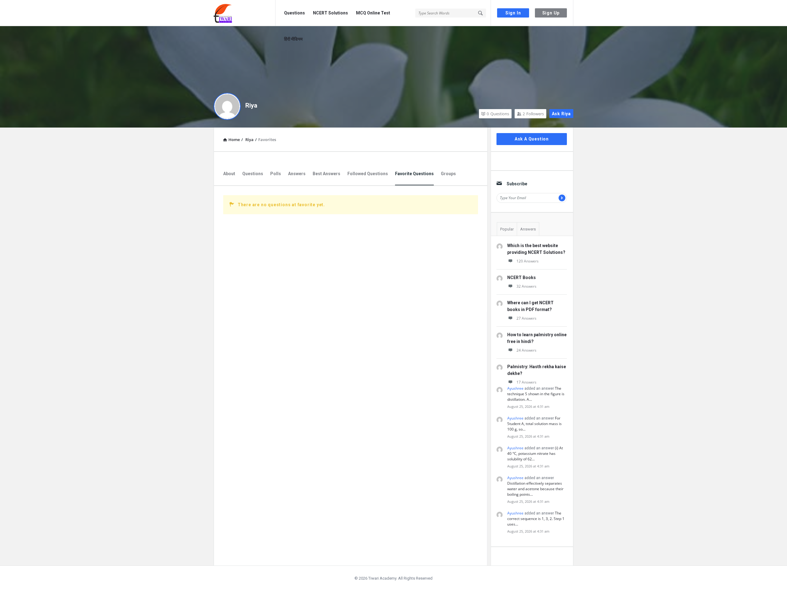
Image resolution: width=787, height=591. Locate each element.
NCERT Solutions (330, 12)
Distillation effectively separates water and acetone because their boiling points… (535, 489)
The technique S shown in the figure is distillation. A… (535, 394)
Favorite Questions (414, 173)
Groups (448, 173)
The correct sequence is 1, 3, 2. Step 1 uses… (535, 518)
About (229, 173)
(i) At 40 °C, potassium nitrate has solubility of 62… (535, 453)
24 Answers (526, 350)
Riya (251, 105)
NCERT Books (521, 277)
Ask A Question (532, 138)
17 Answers (526, 382)
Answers (297, 173)
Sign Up (551, 12)
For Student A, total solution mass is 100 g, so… (534, 424)
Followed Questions (367, 173)
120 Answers (527, 261)
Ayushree (515, 388)
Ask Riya (561, 113)
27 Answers (526, 318)
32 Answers (526, 286)
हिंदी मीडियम (293, 39)
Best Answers (326, 173)
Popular (507, 229)
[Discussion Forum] (244, 13)
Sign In (513, 12)
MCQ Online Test (373, 12)
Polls (275, 173)
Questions (294, 12)
